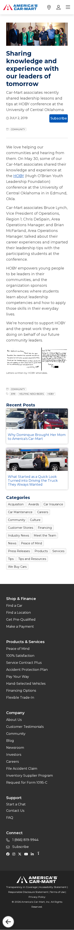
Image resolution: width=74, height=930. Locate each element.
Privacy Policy (37, 896)
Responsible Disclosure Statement (28, 891)
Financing (45, 528)
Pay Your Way (17, 677)
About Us (14, 720)
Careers (42, 512)
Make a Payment (20, 626)
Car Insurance (53, 504)
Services (58, 551)
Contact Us (15, 811)
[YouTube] (27, 853)
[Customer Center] (58, 7)
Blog (10, 741)
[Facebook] (9, 853)
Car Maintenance (20, 512)
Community (18, 129)
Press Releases (19, 551)
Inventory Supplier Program (29, 775)
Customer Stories (20, 528)
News (12, 543)
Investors (13, 755)
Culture (35, 520)
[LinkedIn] (33, 853)
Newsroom (15, 748)
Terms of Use (57, 891)
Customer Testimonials (25, 727)
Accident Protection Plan (27, 670)
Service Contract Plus (24, 663)
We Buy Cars (17, 567)
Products (41, 551)
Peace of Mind (31, 543)
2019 (13, 393)
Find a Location (18, 613)
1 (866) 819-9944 (25, 840)
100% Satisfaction (20, 656)
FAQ (9, 818)
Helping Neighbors (31, 393)
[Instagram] (14, 853)
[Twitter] (20, 853)
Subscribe (58, 118)
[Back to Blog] (8, 922)
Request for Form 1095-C (26, 782)
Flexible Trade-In (20, 698)
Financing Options (21, 691)
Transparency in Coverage (21, 887)
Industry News (18, 535)
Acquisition (16, 504)
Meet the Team (45, 535)
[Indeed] (38, 853)
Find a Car (14, 606)
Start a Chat (16, 804)
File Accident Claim (21, 769)
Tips (11, 559)
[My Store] (48, 7)
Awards (33, 504)
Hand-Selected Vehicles (25, 684)
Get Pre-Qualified (21, 620)
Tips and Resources (32, 559)
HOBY (18, 176)
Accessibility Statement (53, 887)
